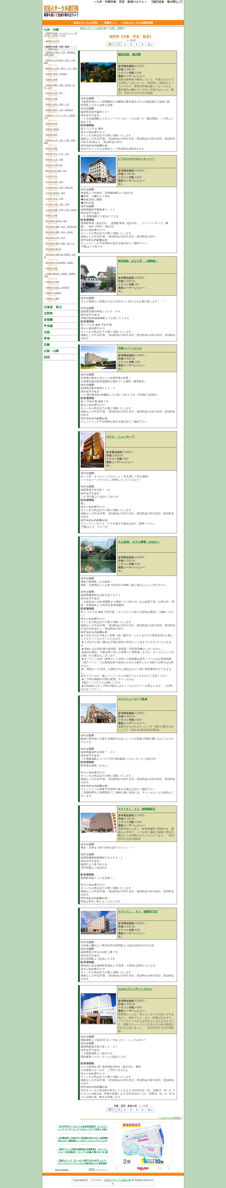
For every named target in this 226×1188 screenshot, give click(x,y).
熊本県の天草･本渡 (54, 165)
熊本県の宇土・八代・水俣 (57, 154)
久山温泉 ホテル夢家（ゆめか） (139, 541)
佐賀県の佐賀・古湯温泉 (56, 74)
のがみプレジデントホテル (135, 989)
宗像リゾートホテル (130, 348)
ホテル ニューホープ (120, 436)
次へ (150, 44)
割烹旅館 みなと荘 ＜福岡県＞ (138, 261)
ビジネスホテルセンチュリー (136, 158)
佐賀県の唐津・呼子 (54, 93)
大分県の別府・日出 (54, 182)
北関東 (48, 313)
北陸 (47, 332)
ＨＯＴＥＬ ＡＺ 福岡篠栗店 (136, 809)
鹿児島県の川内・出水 (55, 238)
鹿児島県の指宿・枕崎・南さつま (60, 243)
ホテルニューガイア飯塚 (132, 699)
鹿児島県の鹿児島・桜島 (56, 221)
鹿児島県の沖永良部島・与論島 (59, 263)
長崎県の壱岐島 (52, 129)
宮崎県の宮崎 (51, 215)
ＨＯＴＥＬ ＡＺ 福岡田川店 (138, 911)
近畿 (47, 344)
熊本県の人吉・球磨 (54, 159)
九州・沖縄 (116, 28)
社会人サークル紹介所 (93, 28)
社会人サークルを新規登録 (138, 22)
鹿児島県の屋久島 (53, 249)
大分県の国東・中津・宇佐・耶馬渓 (61, 210)
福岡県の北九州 (52, 41)
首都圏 (48, 319)
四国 (47, 357)
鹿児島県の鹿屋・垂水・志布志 (59, 232)
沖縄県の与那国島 (53, 293)
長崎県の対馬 (51, 124)
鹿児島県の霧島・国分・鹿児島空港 (61, 227)
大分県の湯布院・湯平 (55, 193)
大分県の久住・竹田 (54, 199)
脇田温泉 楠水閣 (129, 54)
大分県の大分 (51, 176)
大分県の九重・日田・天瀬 (57, 204)
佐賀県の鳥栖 (51, 79)
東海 (47, 338)
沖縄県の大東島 (52, 299)
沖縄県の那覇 (51, 268)
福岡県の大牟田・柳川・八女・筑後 (61, 68)
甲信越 (48, 325)
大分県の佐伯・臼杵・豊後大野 (59, 187)
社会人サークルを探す (85, 22)
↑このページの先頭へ (171, 1117)
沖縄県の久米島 (52, 282)
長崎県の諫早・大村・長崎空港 (59, 110)
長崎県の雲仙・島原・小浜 (57, 104)
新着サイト (111, 22)
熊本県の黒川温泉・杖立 (56, 171)
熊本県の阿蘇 (51, 148)
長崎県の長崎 (51, 99)
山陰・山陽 (51, 351)
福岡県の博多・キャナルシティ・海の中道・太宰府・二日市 (60, 34)
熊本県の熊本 (51, 135)
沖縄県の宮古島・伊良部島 (57, 287)
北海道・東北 (53, 307)
